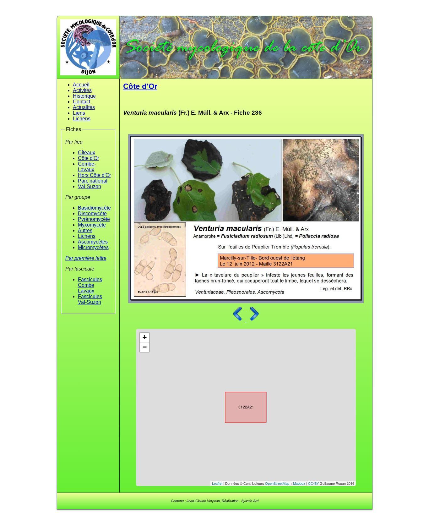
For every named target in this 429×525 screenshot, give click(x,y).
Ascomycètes (93, 241)
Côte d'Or (88, 158)
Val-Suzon (89, 186)
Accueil (81, 84)
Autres (85, 230)
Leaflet (217, 483)
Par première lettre (85, 258)
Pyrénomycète (94, 219)
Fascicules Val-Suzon (90, 299)
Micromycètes (93, 247)
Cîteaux (86, 152)
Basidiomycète (94, 208)
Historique (84, 96)
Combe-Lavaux (87, 166)
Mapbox (299, 483)
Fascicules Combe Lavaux (90, 285)
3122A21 (240, 406)
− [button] (145, 347)
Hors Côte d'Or (94, 175)
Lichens (81, 118)
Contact (81, 101)
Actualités (84, 107)
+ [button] (145, 337)
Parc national (92, 180)
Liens (79, 113)
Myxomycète (92, 224)
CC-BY (313, 483)
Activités (82, 90)
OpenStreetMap (277, 483)
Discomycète (92, 213)
